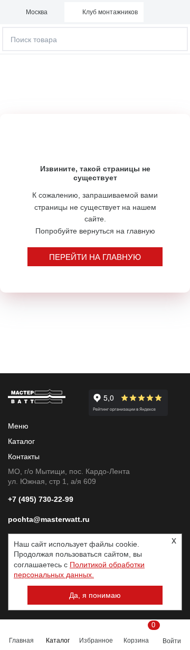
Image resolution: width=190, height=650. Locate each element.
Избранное (96, 640)
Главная (21, 640)
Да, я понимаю (95, 595)
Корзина (138, 632)
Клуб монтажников (110, 12)
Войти (172, 641)
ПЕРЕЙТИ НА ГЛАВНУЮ (95, 257)
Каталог (58, 640)
